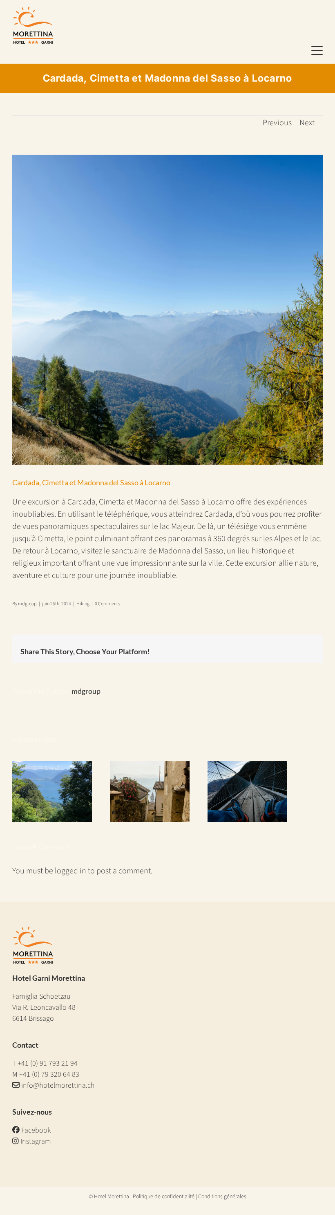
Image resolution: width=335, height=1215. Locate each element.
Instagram (35, 1141)
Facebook (35, 1130)
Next (307, 123)
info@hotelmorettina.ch (58, 1085)
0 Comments (107, 603)
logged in (70, 871)
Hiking (82, 603)
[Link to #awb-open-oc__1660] (317, 51)
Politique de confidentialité (163, 1197)
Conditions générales (222, 1197)
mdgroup (27, 603)
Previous (277, 123)
